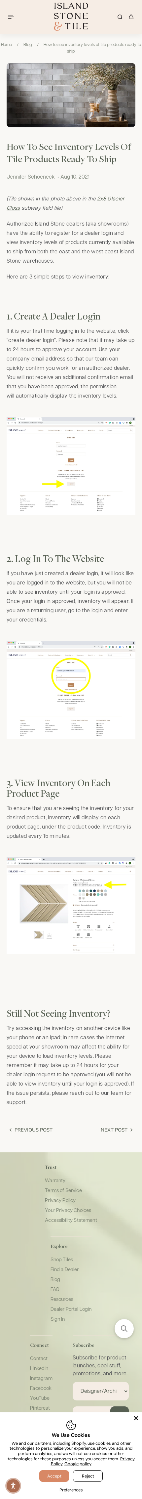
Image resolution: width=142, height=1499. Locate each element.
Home (6, 45)
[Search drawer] (119, 17)
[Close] (136, 1418)
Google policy (77, 1464)
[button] (124, 1328)
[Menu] (11, 17)
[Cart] (131, 17)
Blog (27, 45)
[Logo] (71, 16)
